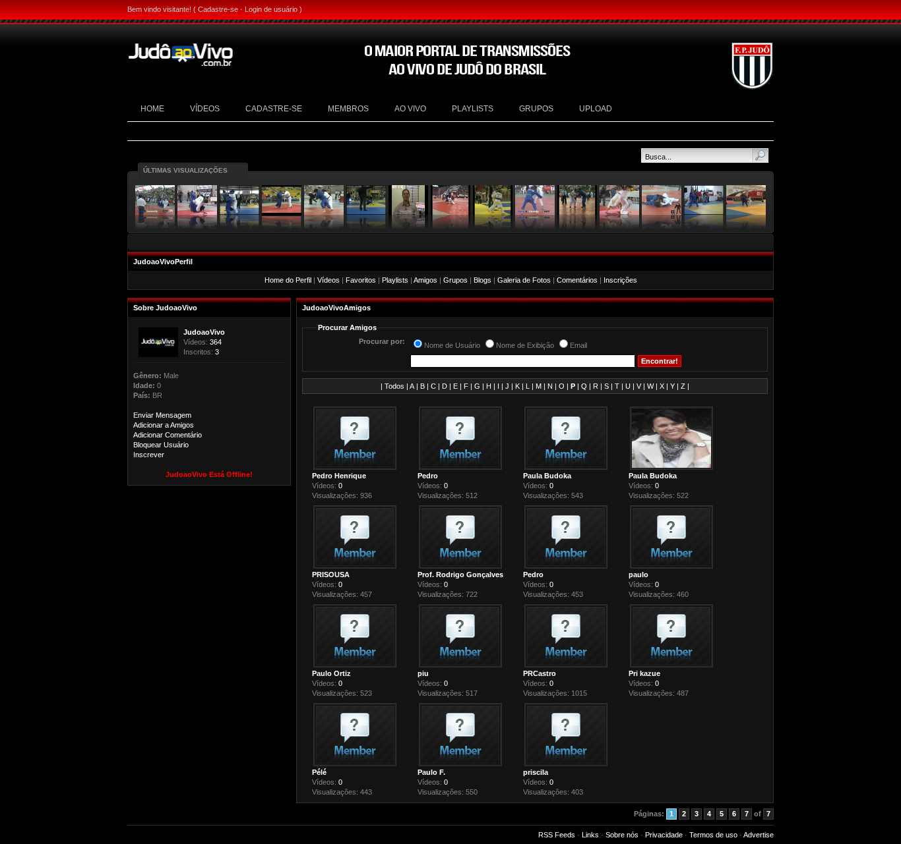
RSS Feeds (556, 835)
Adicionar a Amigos (163, 425)
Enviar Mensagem (162, 415)
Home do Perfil (287, 280)
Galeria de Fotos (524, 280)
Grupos (455, 280)
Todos (394, 386)
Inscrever (148, 455)
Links (590, 835)
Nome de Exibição (525, 345)
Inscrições (620, 280)
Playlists (395, 280)
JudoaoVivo (204, 332)
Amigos (425, 280)
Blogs (482, 280)
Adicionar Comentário (167, 435)
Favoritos (361, 280)
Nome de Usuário (452, 345)
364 (216, 342)
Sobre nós (622, 835)
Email (578, 345)
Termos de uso (713, 835)
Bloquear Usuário (161, 445)
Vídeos (328, 280)
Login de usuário (271, 9)
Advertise (758, 835)
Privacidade (664, 835)
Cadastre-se (218, 9)
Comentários (577, 280)
